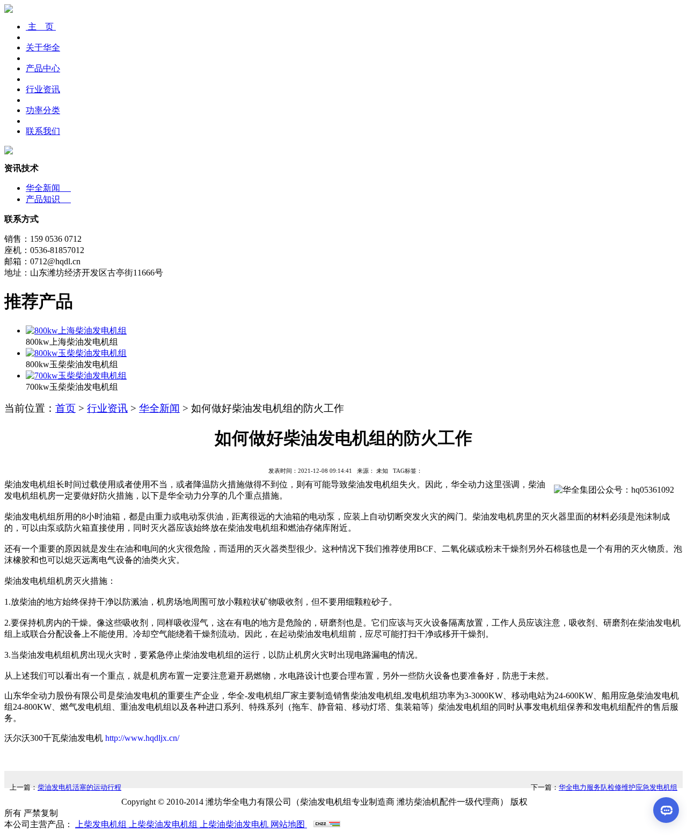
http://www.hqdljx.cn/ (141, 738)
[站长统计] (326, 824)
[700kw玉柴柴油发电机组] (76, 375)
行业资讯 (107, 408)
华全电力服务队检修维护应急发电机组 (618, 787)
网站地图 (289, 824)
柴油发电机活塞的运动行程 (79, 787)
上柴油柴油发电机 (235, 824)
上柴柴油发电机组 (164, 824)
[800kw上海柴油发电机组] (76, 330)
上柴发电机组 (102, 824)
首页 (65, 408)
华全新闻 (48, 187)
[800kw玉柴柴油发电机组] (76, 353)
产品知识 (48, 199)
